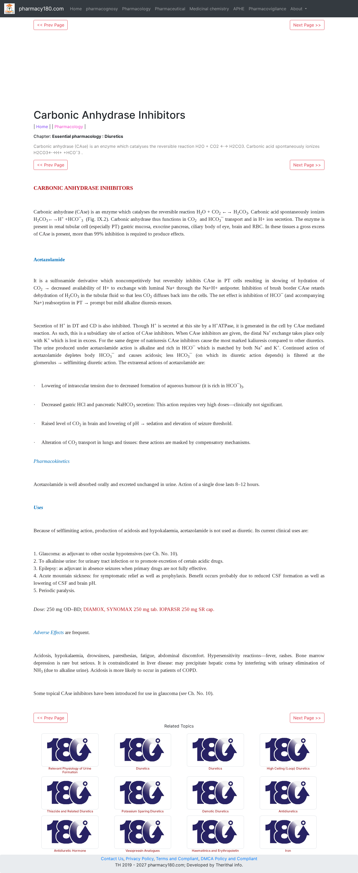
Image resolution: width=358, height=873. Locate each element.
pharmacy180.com (41, 9)
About (297, 8)
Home (76, 8)
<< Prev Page (50, 25)
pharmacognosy (102, 8)
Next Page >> (307, 25)
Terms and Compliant (177, 858)
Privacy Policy (140, 858)
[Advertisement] (179, 69)
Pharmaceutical (170, 8)
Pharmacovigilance (267, 8)
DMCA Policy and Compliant (229, 858)
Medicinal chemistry (209, 8)
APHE (239, 8)
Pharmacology (136, 8)
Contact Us (112, 858)
